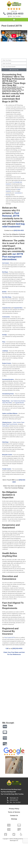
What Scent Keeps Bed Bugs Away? (11, 789)
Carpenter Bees (18, 307)
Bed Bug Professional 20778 (13, 80)
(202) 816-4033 (19, 230)
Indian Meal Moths (7, 402)
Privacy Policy (14, 808)
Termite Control (6, 469)
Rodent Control (6, 363)
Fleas (3, 341)
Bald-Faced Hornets (11, 424)
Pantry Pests (5, 401)
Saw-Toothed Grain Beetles (18, 401)
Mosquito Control (7, 454)
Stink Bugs (5, 442)
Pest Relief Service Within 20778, (13, 90)
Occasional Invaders (8, 379)
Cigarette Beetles (19, 402)
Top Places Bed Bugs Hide (8, 791)
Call (7, 648)
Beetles (4, 291)
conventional (18, 193)
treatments (14, 226)
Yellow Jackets (17, 422)
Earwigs (4, 334)
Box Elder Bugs (6, 297)
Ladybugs (5, 350)
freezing (8, 194)
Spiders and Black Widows (9, 413)
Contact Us (14, 815)
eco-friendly (16, 182)
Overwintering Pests (8, 393)
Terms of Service (14, 812)
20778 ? (15, 50)
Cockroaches (6, 316)
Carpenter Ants (6, 307)
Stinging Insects (6, 422)
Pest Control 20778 (9, 637)
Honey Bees (5, 426)
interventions (9, 259)
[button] (14, 19)
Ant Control (5, 263)
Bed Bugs (5, 272)
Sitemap (14, 819)
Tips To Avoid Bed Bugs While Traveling (12, 794)
